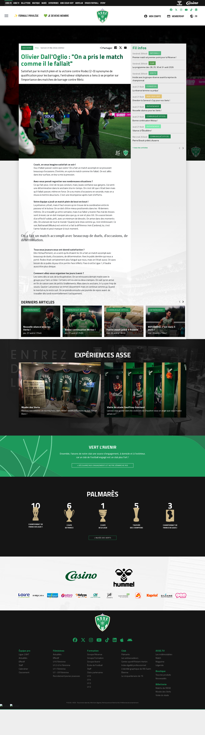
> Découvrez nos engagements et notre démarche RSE (102, 465)
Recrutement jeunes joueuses (66, 676)
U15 (89, 676)
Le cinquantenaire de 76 (132, 676)
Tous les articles (140, 147)
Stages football (92, 3)
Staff (21, 665)
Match (158, 658)
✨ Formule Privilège (26, 16)
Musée (44, 3)
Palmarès (125, 654)
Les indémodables (164, 654)
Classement (24, 672)
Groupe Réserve (94, 654)
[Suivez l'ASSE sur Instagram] (181, 10)
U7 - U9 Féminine (61, 672)
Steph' (102, 3)
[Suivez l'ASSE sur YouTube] (186, 10)
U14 (89, 679)
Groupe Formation (95, 658)
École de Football (94, 665)
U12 (89, 686)
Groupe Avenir (93, 661)
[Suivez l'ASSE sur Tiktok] (191, 10)
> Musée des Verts (102, 537)
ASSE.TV (16, 3)
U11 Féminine (59, 668)
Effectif (22, 661)
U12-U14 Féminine (61, 665)
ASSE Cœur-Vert (67, 3)
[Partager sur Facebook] (115, 47)
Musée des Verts (163, 691)
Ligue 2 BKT (24, 654)
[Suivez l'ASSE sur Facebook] (171, 10)
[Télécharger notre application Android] (129, 640)
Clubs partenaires (95, 672)
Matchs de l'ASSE (163, 688)
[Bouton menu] (6, 16)
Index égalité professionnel (133, 665)
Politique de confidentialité (110, 703)
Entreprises (53, 3)
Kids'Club (79, 3)
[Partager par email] (125, 47)
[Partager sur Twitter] (120, 47)
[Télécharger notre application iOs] (122, 640)
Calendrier (23, 668)
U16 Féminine (59, 661)
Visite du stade (162, 695)
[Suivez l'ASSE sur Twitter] (176, 10)
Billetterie (25, 3)
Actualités (23, 658)
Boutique (36, 3)
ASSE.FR (8, 3)
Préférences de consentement (129, 703)
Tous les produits (163, 674)
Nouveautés (161, 678)
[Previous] (179, 148)
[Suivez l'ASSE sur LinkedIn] (196, 10)
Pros (37, 47)
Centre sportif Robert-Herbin (134, 661)
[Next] (183, 148)
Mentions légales (95, 703)
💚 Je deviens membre (56, 16)
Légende (160, 665)
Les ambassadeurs (129, 658)
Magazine (160, 661)
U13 (89, 683)
